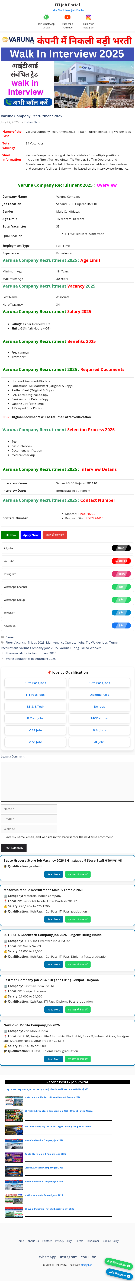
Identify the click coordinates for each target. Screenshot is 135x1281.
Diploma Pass (99, 695)
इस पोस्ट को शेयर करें (77, 874)
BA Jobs (99, 706)
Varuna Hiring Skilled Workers (80, 648)
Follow (121, 573)
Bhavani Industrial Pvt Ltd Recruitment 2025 (49, 1208)
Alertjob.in (86, 1265)
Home (20, 1241)
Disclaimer (93, 1241)
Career (10, 637)
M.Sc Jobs (35, 742)
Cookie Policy (111, 1241)
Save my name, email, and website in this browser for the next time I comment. (59, 837)
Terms (79, 1241)
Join (121, 586)
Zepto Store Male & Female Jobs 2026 (45, 1153)
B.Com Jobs (35, 718)
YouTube (88, 1256)
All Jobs (99, 742)
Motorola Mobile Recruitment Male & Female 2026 (52, 1097)
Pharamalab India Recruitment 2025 (31, 653)
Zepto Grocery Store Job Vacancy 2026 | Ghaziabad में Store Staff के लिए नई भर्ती (46, 1089)
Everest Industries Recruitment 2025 (31, 659)
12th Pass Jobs (99, 683)
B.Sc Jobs (99, 730)
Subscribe (121, 560)
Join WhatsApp (116, 1263)
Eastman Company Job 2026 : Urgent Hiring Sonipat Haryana (58, 1126)
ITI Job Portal (67, 4)
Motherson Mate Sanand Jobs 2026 (44, 1195)
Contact (47, 1241)
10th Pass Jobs (35, 683)
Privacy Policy (63, 1241)
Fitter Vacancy (15, 642)
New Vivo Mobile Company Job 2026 (44, 1140)
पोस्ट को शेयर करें (55, 535)
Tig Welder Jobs (97, 642)
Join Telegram (117, 1274)
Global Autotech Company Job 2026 (44, 1167)
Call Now (10, 535)
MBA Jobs (35, 730)
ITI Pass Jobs (35, 695)
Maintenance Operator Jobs (65, 642)
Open (121, 547)
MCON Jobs (99, 718)
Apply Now (30, 535)
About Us (33, 1241)
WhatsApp (47, 1256)
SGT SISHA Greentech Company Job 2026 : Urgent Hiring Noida (59, 1110)
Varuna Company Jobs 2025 (38, 648)
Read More (53, 874)
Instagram (68, 1256)
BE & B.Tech (35, 706)
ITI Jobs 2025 (36, 642)
